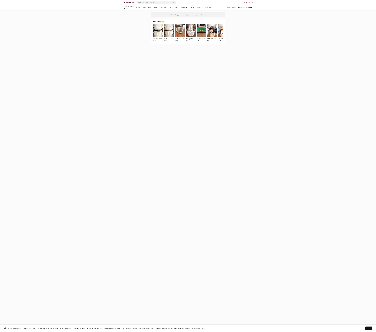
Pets (170, 7)
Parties (198, 7)
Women (138, 7)
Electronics (163, 7)
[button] (141, 2)
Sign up (250, 2)
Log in (245, 2)
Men (144, 7)
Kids (149, 7)
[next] (223, 33)
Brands (191, 7)
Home (156, 7)
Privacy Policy (200, 328)
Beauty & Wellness (181, 7)
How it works (231, 7)
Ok (369, 328)
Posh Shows (207, 7)
